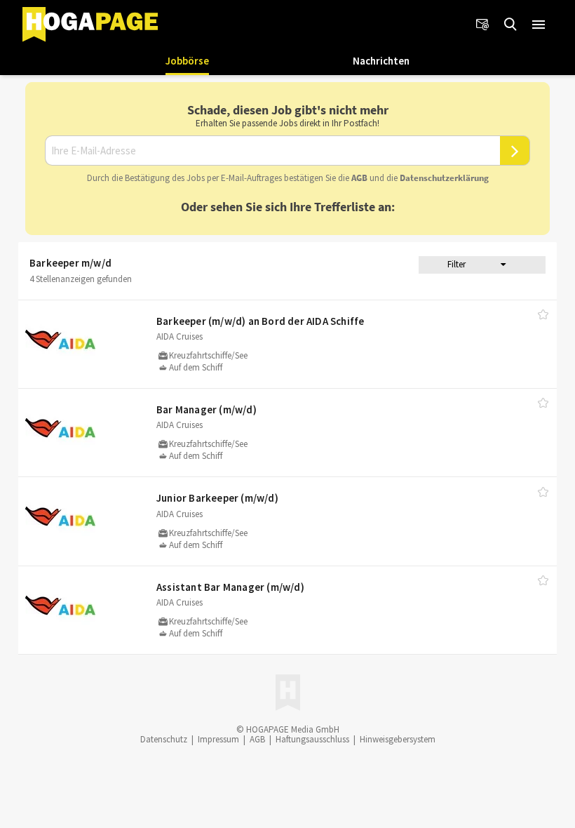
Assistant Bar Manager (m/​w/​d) (230, 587)
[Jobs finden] (510, 25)
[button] (539, 25)
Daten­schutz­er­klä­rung (444, 178)
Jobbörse (187, 60)
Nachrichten (381, 60)
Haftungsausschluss (312, 739)
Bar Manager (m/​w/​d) (206, 409)
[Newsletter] (482, 25)
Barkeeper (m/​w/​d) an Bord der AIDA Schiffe (260, 321)
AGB (359, 178)
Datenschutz (163, 739)
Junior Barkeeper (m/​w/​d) (217, 498)
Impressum (218, 739)
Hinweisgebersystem (397, 739)
